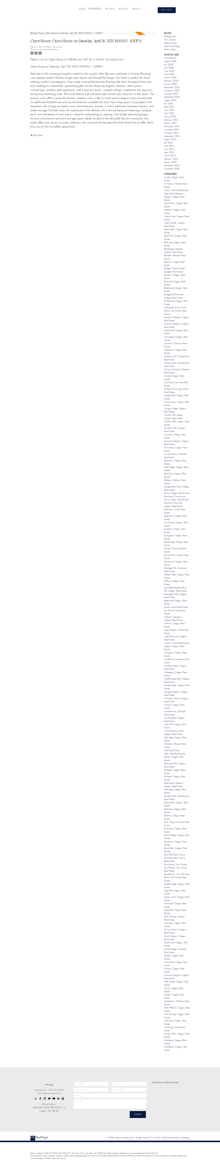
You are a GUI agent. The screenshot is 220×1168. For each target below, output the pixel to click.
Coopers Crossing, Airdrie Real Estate (176, 390)
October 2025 (171, 94)
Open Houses (170, 43)
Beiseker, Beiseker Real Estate (174, 257)
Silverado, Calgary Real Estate (175, 925)
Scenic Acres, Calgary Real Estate (176, 899)
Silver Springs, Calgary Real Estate (174, 918)
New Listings (170, 39)
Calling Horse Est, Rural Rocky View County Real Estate (175, 311)
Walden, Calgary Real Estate (174, 996)
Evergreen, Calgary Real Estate (175, 537)
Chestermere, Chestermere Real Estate (176, 365)
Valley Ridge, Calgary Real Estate (176, 983)
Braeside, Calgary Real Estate (174, 283)
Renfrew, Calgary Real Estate (174, 817)
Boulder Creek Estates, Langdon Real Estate (174, 270)
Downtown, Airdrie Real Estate (174, 511)
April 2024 (169, 152)
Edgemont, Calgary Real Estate (175, 517)
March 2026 (170, 77)
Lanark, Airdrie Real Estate (176, 643)
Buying (109, 9)
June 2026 (169, 68)
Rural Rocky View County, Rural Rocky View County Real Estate (176, 868)
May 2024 (169, 149)
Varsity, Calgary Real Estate (173, 990)
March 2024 (170, 156)
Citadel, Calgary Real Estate (174, 377)
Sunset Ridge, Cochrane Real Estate (175, 951)
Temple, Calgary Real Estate (174, 957)
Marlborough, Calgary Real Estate (176, 687)
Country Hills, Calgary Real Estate (176, 423)
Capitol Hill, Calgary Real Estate (176, 332)
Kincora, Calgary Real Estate (174, 625)
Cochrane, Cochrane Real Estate (176, 384)
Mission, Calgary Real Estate (174, 706)
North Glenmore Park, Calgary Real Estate (174, 733)
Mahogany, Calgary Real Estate (175, 674)
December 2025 (172, 87)
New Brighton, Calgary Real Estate (174, 719)
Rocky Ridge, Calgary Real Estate (176, 837)
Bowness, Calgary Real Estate (174, 277)
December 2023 (172, 165)
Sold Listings (170, 49)
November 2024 (171, 129)
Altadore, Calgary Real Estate (174, 211)
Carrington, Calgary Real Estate (176, 338)
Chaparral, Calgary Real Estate (175, 351)
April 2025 (169, 113)
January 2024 (170, 162)
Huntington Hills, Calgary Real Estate (175, 596)
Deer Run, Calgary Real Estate (175, 475)
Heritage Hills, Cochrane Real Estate (175, 570)
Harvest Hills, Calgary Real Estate (176, 557)
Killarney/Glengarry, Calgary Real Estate (173, 618)
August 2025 (170, 100)
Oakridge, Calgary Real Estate (175, 739)
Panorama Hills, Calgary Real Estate (175, 765)
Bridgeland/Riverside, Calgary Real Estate (174, 296)
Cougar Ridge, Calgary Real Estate (175, 410)
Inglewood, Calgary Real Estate (175, 602)
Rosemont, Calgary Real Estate (175, 843)
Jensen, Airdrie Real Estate (176, 607)
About (135, 9)
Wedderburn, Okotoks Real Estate (176, 1003)
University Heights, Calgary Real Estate (176, 977)
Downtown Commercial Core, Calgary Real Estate (176, 498)
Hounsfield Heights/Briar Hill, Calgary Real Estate (175, 589)
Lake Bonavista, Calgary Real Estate (175, 638)
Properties (94, 9)
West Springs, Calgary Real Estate (176, 1016)
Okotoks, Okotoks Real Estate (175, 745)
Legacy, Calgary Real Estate (174, 648)
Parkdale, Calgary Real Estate (174, 772)
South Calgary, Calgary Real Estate (175, 938)
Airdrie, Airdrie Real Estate (48, 49)
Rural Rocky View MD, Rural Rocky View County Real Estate (177, 878)
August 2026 (170, 61)
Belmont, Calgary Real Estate (174, 263)
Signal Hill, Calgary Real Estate (175, 912)
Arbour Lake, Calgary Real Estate (176, 218)
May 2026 (169, 71)
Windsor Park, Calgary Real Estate (176, 1035)
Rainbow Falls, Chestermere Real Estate (176, 798)
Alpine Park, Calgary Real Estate (176, 205)
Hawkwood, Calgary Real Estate (175, 563)
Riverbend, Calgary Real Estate (175, 830)
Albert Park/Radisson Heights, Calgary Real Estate (174, 197)
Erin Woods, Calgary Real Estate (176, 524)
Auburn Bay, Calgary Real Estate (175, 231)
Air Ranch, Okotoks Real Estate (175, 185)
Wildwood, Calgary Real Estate (175, 1022)
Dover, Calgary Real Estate (176, 493)
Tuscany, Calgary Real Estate (174, 970)
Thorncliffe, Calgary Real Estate (175, 964)
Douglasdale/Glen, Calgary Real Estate (177, 488)
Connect (167, 10)
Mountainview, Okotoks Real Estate (175, 713)
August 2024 (170, 139)
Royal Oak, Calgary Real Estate (175, 850)
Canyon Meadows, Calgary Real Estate (176, 325)
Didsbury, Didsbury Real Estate (174, 482)
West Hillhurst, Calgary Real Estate (177, 1009)
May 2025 (169, 110)
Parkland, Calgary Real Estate (174, 778)
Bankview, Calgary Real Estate (175, 244)
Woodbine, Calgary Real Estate (175, 1042)
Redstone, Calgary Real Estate (175, 811)
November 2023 (171, 169)
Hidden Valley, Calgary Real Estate (176, 576)
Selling (122, 9)
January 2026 (170, 84)
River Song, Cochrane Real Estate (176, 824)
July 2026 (168, 64)
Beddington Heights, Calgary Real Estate (173, 250)
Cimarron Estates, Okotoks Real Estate (176, 371)
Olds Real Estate (172, 750)
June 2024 (169, 146)
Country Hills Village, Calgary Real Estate (173, 417)
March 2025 (170, 116)
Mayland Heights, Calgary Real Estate (176, 693)
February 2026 (171, 81)
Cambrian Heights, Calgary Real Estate (176, 319)
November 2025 (171, 90)
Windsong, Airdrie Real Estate (174, 1029)
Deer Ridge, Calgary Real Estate (176, 469)
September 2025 (172, 97)
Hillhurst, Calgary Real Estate (174, 583)
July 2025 (168, 103)
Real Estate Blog (171, 46)
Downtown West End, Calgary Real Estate (173, 504)
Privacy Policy (156, 1138)
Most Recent (170, 58)
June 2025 (169, 107)
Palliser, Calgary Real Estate (173, 758)
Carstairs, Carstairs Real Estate (175, 345)
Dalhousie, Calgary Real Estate (175, 462)
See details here (114, 60)
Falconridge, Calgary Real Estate (176, 544)
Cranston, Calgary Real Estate (175, 436)
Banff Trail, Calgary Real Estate (175, 237)
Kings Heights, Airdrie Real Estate (176, 631)
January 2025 (170, 123)
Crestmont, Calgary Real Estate (175, 449)
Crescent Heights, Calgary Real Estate (176, 443)
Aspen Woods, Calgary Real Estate (174, 224)
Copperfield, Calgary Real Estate (176, 397)
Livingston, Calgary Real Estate (175, 654)
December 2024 (172, 126)
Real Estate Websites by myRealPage (176, 1138)
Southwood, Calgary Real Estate (176, 944)
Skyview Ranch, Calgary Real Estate (175, 931)
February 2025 (171, 120)
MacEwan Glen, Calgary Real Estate (175, 667)
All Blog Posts (170, 36)
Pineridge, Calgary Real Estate (175, 791)
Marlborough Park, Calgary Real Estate (177, 680)
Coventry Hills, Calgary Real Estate (174, 430)
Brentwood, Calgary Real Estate (175, 290)
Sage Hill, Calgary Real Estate (174, 892)
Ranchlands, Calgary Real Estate (176, 804)
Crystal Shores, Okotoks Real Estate (175, 456)
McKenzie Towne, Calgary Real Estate (176, 700)
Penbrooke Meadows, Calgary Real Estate (174, 785)
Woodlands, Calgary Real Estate (175, 1048)
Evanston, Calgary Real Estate (174, 531)
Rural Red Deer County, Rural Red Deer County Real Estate (175, 858)
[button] (167, 10)
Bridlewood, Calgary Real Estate (176, 303)
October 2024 (171, 133)
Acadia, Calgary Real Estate (174, 179)
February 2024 (171, 159)
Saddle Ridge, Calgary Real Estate (177, 886)
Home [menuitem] (82, 9)
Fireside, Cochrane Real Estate (175, 550)
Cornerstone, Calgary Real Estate (176, 404)
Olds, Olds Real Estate (174, 754)
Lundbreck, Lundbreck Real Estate (176, 661)
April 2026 (169, 74)
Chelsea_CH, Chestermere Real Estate (176, 358)
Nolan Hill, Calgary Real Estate (175, 726)
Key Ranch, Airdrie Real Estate (175, 612)
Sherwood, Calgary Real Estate (175, 905)
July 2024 (168, 143)
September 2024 (172, 136)
